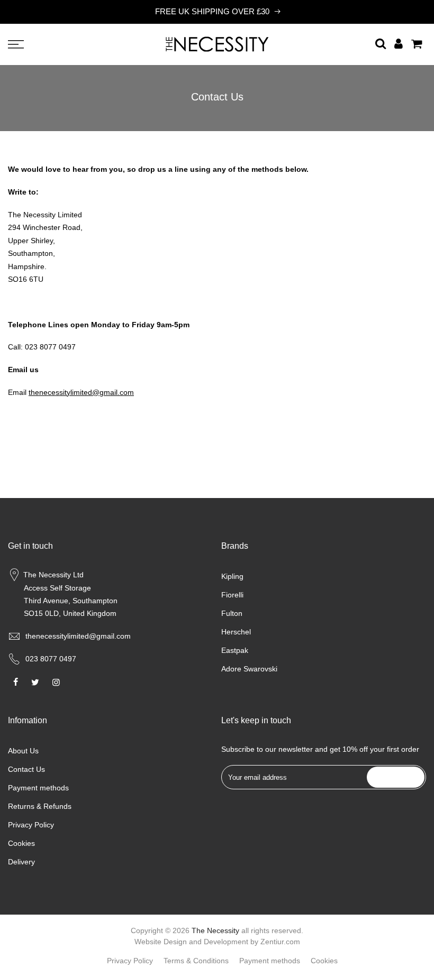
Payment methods (38, 788)
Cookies (21, 843)
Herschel (236, 632)
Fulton (231, 613)
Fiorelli (232, 595)
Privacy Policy (31, 825)
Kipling (232, 576)
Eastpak (234, 650)
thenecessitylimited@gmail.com (78, 636)
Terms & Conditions (196, 960)
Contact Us (26, 769)
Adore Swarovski (249, 669)
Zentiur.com (280, 941)
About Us (23, 750)
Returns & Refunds (39, 806)
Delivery (21, 862)
